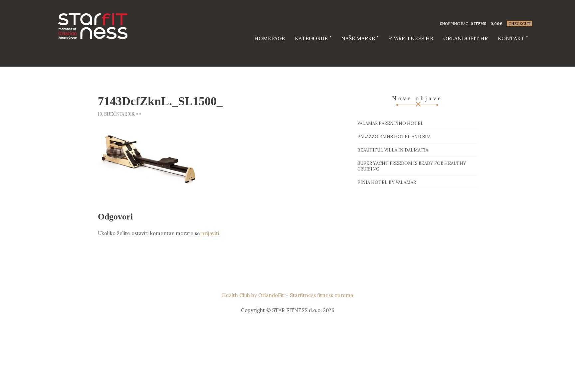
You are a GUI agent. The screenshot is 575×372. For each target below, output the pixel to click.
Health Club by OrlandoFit (253, 295)
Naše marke (358, 38)
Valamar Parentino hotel (390, 123)
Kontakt (511, 38)
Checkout (519, 23)
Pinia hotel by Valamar (386, 182)
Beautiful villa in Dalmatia (392, 150)
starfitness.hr (410, 38)
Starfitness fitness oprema (321, 295)
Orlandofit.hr (465, 38)
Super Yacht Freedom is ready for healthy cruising (411, 166)
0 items (478, 23)
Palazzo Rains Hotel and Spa (394, 137)
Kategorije (311, 38)
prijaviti (210, 233)
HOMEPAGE (269, 38)
